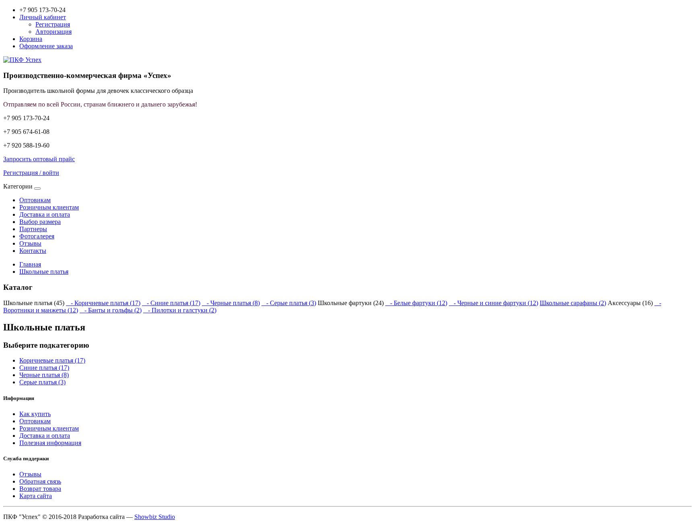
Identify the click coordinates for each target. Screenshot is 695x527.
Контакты (32, 250)
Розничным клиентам (49, 207)
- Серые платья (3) (288, 302)
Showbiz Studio (154, 516)
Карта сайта (35, 495)
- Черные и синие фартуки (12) (493, 302)
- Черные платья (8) (231, 302)
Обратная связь (40, 481)
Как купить (35, 413)
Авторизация (53, 31)
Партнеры (33, 229)
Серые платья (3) (42, 382)
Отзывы (30, 243)
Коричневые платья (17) (52, 360)
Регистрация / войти (31, 172)
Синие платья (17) (44, 367)
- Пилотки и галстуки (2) (179, 310)
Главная (30, 264)
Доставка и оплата (44, 214)
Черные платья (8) (44, 374)
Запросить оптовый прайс (39, 159)
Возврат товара (40, 488)
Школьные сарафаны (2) (573, 302)
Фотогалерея (36, 236)
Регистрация (52, 24)
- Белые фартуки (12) (416, 302)
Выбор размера (40, 221)
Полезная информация (50, 442)
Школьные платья (43, 271)
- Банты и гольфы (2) (111, 310)
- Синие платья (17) (171, 302)
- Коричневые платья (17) (103, 302)
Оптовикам (35, 200)
